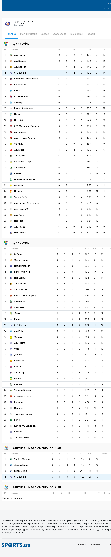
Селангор (19, 185)
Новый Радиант (22, 266)
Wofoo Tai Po (20, 197)
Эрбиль (18, 254)
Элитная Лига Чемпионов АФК (36, 448)
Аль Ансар (19, 372)
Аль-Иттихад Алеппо (24, 138)
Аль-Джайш (20, 155)
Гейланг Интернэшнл (24, 179)
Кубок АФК (20, 44)
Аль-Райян (19, 55)
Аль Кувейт (20, 149)
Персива (18, 221)
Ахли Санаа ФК (21, 209)
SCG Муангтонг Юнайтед (27, 126)
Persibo (18, 420)
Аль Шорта (19, 301)
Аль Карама (20, 61)
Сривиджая (20, 84)
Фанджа (18, 337)
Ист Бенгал (20, 232)
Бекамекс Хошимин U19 (26, 78)
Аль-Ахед (19, 215)
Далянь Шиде (21, 465)
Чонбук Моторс (22, 459)
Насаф (17, 114)
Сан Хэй (18, 384)
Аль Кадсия (20, 67)
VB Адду (18, 144)
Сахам (17, 173)
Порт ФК (18, 120)
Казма (17, 90)
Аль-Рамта (19, 343)
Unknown (18, 408)
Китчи (17, 319)
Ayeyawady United (23, 396)
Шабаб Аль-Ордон (23, 108)
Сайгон (17, 366)
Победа (18, 191)
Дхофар (18, 354)
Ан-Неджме (20, 132)
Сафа (16, 349)
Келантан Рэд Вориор (25, 295)
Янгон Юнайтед (22, 272)
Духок (17, 313)
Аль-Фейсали (20, 289)
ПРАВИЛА (82, 544)
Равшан (18, 431)
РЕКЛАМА (96, 544)
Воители (18, 402)
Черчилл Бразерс (23, 161)
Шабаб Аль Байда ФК (25, 426)
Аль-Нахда (19, 226)
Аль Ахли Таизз (21, 437)
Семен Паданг (21, 260)
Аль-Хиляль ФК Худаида (26, 203)
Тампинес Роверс (23, 414)
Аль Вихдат (20, 167)
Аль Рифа (18, 102)
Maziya (17, 378)
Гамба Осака (20, 471)
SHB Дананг (20, 73)
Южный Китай (21, 96)
